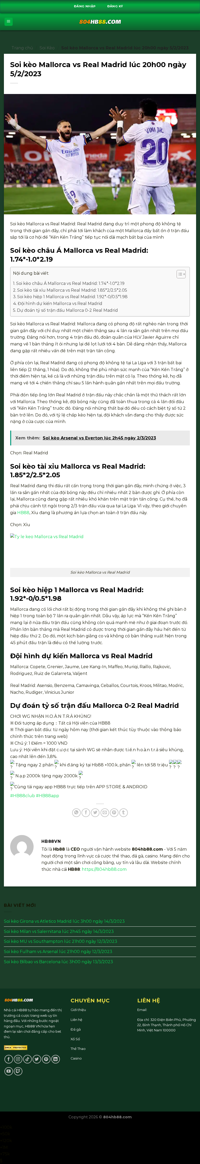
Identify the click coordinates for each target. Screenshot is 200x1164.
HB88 (23, 512)
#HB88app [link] (47, 795)
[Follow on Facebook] (8, 1059)
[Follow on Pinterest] (46, 1059)
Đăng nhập (85, 6)
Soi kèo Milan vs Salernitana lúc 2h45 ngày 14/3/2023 (59, 931)
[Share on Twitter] (95, 812)
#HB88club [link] (22, 795)
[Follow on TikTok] (27, 1059)
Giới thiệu (78, 1010)
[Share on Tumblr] (123, 812)
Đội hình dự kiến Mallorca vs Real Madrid (60, 303)
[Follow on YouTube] (8, 1071)
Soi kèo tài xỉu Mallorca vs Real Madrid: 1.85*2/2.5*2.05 (72, 290)
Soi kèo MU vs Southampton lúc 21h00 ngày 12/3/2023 (60, 941)
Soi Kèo (47, 47)
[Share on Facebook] (86, 812)
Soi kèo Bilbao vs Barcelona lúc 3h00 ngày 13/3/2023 (58, 961)
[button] (178, 275)
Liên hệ (76, 1020)
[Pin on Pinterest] (114, 812)
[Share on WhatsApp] (76, 812)
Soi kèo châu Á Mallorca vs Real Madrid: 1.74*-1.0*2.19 (70, 283)
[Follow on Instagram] (18, 1059)
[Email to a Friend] (105, 812)
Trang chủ (22, 47)
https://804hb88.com (104, 869)
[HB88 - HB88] (100, 22)
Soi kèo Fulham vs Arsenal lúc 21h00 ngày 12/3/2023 (58, 951)
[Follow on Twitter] (37, 1059)
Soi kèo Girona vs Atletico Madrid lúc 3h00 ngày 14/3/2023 (64, 921)
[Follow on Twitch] (18, 1071)
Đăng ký (115, 6)
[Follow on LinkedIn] (55, 1059)
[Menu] (8, 21)
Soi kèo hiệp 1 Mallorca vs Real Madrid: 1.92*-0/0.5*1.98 (72, 296)
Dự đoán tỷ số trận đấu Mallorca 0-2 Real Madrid (67, 310)
